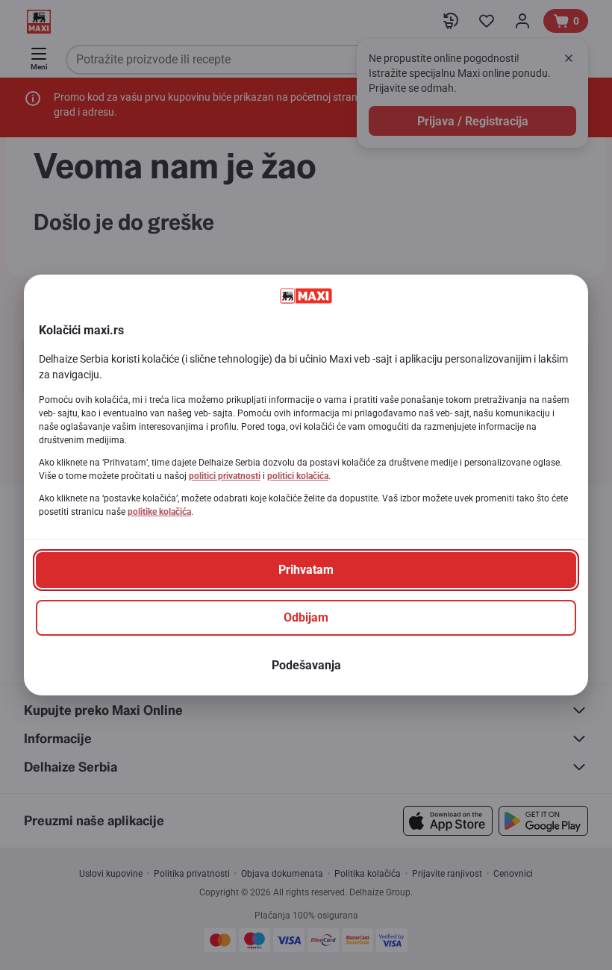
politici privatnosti (224, 476)
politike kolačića (159, 512)
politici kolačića (297, 476)
